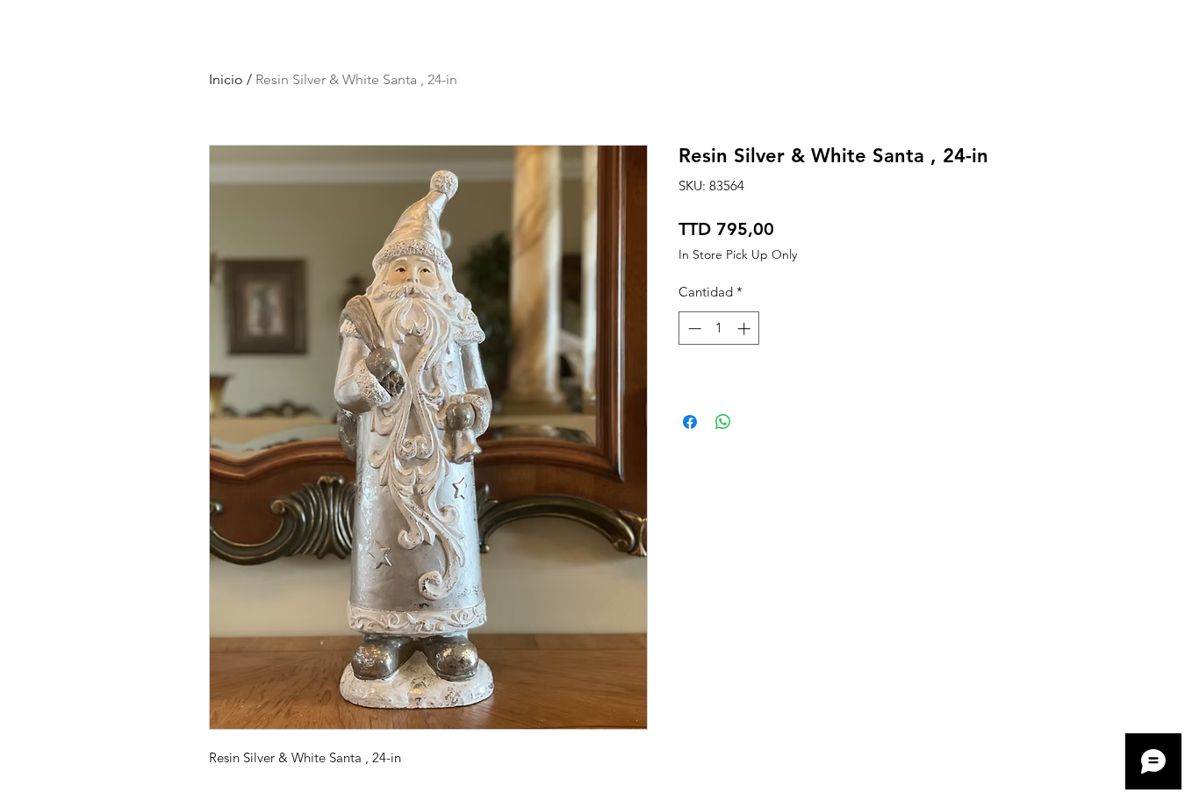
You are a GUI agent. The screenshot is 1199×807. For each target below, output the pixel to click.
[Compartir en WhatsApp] (723, 421)
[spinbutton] (719, 328)
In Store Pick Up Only (737, 254)
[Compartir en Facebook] (689, 421)
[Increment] (745, 328)
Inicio (226, 79)
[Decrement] (693, 328)
